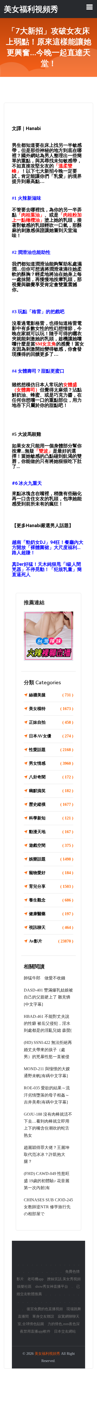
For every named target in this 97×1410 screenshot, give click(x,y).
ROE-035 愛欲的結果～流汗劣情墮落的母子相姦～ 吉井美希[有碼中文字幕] (47, 1095)
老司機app (35, 1279)
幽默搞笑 (51, 790)
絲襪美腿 (51, 695)
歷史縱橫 (51, 804)
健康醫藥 (51, 914)
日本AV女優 (51, 736)
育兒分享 (51, 886)
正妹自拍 (51, 722)
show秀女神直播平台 (51, 1286)
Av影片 (51, 941)
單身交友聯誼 (43, 1316)
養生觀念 (51, 900)
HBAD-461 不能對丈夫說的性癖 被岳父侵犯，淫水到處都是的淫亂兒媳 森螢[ (48, 1023)
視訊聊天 (51, 927)
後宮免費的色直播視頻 (45, 1309)
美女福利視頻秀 (47, 1354)
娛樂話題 (51, 859)
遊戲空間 (51, 845)
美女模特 (51, 708)
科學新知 (51, 818)
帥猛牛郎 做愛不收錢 (44, 978)
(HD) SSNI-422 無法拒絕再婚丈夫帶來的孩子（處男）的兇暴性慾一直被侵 (48, 1049)
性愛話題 (51, 749)
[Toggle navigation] (89, 7)
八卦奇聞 (51, 777)
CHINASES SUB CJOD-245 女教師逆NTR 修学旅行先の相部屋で (48, 1207)
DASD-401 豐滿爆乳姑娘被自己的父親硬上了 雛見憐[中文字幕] (48, 997)
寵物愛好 (51, 873)
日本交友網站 (65, 1331)
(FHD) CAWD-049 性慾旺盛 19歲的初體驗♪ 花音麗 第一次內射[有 (47, 1180)
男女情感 (51, 763)
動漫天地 (51, 831)
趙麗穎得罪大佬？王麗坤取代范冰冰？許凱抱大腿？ (46, 1154)
